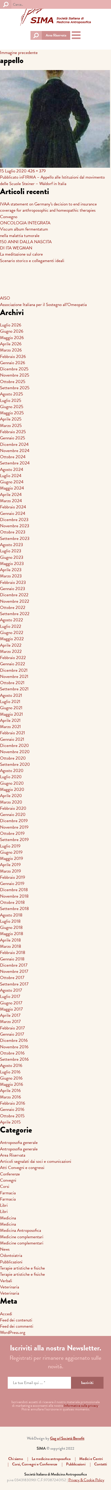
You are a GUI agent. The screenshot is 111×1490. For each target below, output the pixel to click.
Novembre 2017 (14, 971)
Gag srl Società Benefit (67, 1438)
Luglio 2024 (10, 475)
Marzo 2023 (11, 576)
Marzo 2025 (11, 425)
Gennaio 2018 (12, 959)
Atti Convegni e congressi (22, 1167)
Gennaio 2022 (12, 664)
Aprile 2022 (10, 645)
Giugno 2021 (11, 708)
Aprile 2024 (11, 494)
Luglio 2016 (10, 1072)
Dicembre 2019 (14, 820)
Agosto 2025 (11, 394)
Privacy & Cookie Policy (86, 1480)
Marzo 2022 (11, 651)
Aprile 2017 (10, 1015)
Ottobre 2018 (12, 902)
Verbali (6, 1281)
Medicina (8, 1218)
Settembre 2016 (14, 1059)
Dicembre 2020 (14, 745)
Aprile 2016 (10, 1090)
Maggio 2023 (12, 563)
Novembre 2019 (14, 827)
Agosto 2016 (11, 1065)
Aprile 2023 (10, 570)
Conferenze (10, 1174)
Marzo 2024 (11, 501)
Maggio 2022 (12, 639)
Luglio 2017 (10, 996)
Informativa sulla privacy (81, 1405)
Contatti (100, 1464)
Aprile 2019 (10, 864)
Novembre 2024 (14, 450)
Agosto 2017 (11, 990)
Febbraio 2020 (13, 808)
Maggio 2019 (11, 858)
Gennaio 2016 (12, 1109)
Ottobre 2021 (12, 682)
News (5, 1249)
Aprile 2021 (10, 720)
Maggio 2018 (11, 933)
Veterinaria (9, 1287)
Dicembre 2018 (14, 890)
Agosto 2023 (11, 544)
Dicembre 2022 (14, 595)
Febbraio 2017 (12, 1028)
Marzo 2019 (10, 871)
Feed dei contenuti (16, 1320)
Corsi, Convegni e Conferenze (34, 1464)
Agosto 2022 (11, 620)
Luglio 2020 (11, 777)
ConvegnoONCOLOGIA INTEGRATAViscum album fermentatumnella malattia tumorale (25, 226)
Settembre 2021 (14, 689)
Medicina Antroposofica (20, 1230)
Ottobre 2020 (13, 758)
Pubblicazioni (11, 1262)
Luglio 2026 (10, 325)
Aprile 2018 (10, 940)
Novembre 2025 (14, 375)
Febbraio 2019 (12, 877)
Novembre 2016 (14, 1047)
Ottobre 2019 (12, 833)
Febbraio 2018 (12, 952)
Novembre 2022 (14, 601)
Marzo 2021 (10, 726)
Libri (4, 1205)
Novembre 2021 (14, 676)
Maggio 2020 (12, 789)
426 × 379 (37, 171)
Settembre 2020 (15, 764)
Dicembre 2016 (14, 1040)
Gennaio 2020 (13, 814)
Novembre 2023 (14, 526)
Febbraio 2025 (13, 432)
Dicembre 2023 (14, 519)
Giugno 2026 (11, 331)
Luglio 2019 (10, 846)
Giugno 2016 (11, 1078)
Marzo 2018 (10, 946)
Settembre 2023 (14, 538)
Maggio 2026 (12, 337)
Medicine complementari (21, 1237)
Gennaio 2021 (12, 739)
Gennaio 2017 (12, 1034)
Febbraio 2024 (13, 507)
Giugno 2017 (11, 1003)
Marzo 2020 (11, 802)
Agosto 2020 (11, 770)
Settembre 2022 (14, 613)
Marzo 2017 (10, 1021)
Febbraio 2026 (13, 356)
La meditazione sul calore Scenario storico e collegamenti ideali (32, 257)
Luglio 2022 (10, 626)
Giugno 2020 (12, 783)
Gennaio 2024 (12, 513)
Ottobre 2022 (12, 607)
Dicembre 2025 (14, 369)
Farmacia (8, 1193)
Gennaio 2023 (12, 588)
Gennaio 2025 (12, 438)
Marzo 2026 (11, 350)
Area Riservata (56, 35)
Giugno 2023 (11, 557)
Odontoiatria (11, 1255)
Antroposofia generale (19, 1142)
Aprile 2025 (10, 419)
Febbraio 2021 (12, 733)
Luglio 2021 (10, 701)
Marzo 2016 (10, 1097)
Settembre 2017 (14, 984)
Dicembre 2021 (14, 670)
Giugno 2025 (11, 406)
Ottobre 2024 (13, 457)
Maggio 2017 (11, 1009)
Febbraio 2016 (12, 1103)
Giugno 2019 (11, 852)
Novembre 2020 (15, 751)
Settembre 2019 (14, 839)
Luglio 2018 (10, 921)
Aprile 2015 (10, 1122)
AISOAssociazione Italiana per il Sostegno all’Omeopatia (43, 301)
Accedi (6, 1314)
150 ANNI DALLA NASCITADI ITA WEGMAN (26, 245)
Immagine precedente (19, 52)
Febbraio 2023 (13, 582)
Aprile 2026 (10, 344)
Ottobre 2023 (12, 532)
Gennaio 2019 (12, 883)
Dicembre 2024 (14, 444)
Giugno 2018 (11, 927)
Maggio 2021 (11, 714)
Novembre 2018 (14, 896)
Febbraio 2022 (13, 657)
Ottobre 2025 (12, 381)
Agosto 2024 (11, 469)
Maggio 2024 (12, 488)
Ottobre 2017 (12, 977)
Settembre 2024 (15, 463)
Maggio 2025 (12, 413)
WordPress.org (12, 1332)
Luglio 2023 (10, 551)
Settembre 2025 (14, 388)
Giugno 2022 (11, 632)
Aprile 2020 (11, 795)
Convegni (8, 1180)
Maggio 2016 (11, 1084)
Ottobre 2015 (12, 1116)
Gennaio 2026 (12, 363)
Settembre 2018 (14, 908)
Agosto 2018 (11, 915)
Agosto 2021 (11, 695)
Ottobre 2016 (12, 1053)
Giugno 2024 (11, 482)
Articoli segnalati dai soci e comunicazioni (35, 1161)
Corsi (4, 1186)
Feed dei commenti (16, 1326)
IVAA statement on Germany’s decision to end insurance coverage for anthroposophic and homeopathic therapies (48, 207)
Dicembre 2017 (13, 965)
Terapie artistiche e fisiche (22, 1268)
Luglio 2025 (10, 400)
